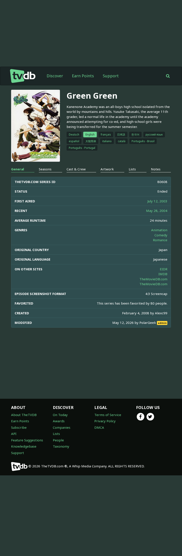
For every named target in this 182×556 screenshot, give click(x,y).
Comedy (160, 235)
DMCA (99, 427)
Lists (56, 433)
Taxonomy (61, 446)
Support (111, 75)
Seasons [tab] (45, 169)
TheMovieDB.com (153, 279)
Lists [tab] (132, 169)
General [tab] (17, 169)
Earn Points (83, 75)
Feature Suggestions (27, 440)
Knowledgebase (23, 446)
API (13, 433)
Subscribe (19, 427)
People (58, 440)
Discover (55, 75)
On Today (60, 415)
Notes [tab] (155, 169)
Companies (61, 427)
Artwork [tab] (107, 169)
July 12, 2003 (157, 201)
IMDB (162, 274)
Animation (159, 230)
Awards (59, 421)
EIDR (163, 269)
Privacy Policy (105, 421)
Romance (160, 240)
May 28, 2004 (156, 210)
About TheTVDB (24, 415)
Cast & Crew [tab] (76, 169)
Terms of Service (107, 415)
